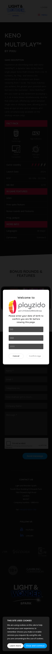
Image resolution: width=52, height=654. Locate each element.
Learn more (15, 646)
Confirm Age (35, 356)
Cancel (16, 356)
